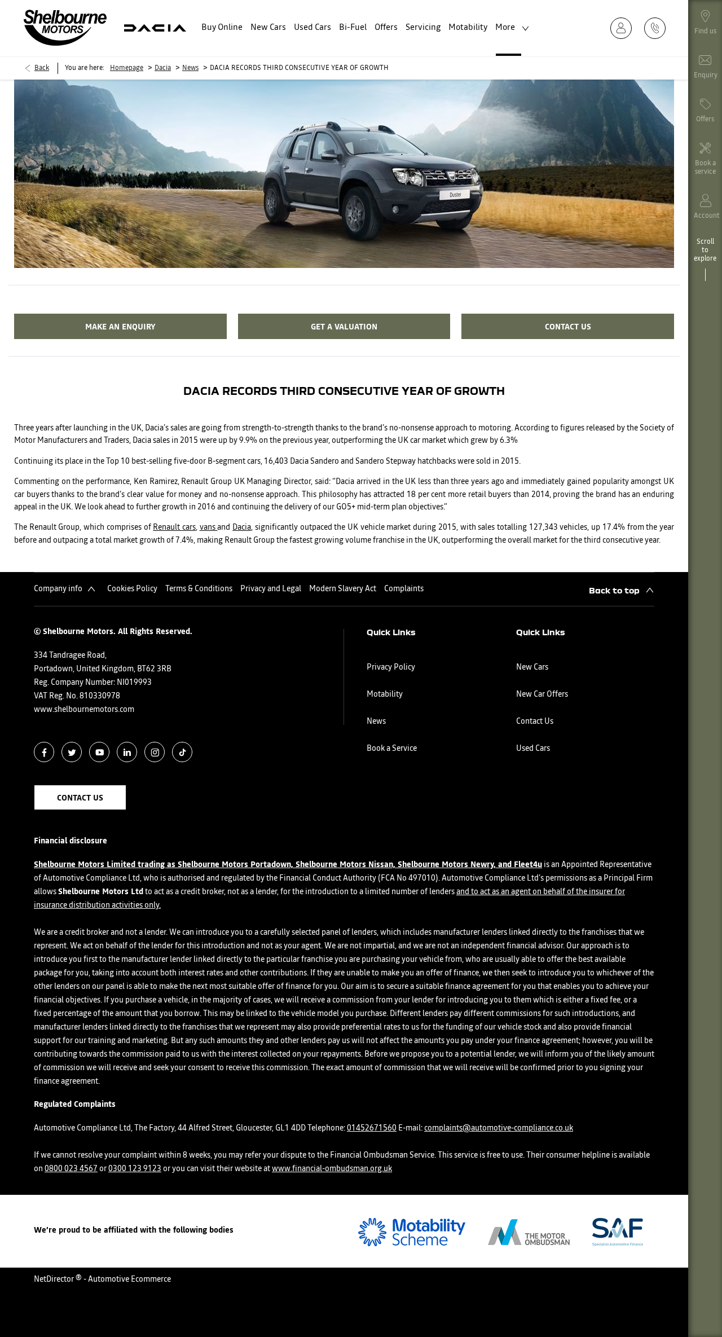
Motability (385, 694)
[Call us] (658, 28)
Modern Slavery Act (342, 589)
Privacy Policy (391, 667)
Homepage (126, 68)
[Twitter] (72, 752)
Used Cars (533, 749)
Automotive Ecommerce (129, 1279)
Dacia (163, 68)
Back (41, 68)
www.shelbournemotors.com (84, 710)
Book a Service (392, 749)
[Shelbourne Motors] (65, 28)
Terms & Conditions (198, 589)
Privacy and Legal (270, 589)
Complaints (404, 589)
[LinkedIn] (127, 752)
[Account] (624, 28)
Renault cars (174, 527)
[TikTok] (182, 752)
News (190, 68)
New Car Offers (542, 694)
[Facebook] (44, 752)
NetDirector (55, 1279)
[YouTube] (99, 752)
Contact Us (534, 721)
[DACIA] (155, 27)
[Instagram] (155, 752)
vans (209, 527)
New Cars (532, 667)
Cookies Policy (132, 589)
